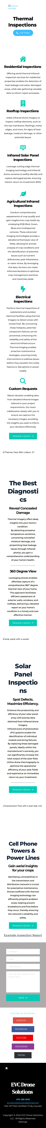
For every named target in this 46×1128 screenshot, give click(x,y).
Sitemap (23, 1122)
